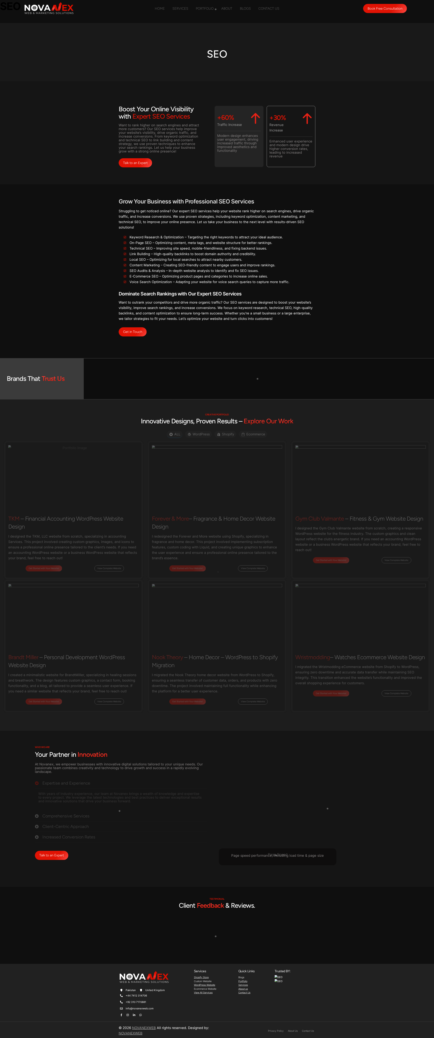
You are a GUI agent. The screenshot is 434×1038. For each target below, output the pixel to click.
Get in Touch (132, 332)
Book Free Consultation (385, 8)
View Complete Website (109, 568)
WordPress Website (204, 984)
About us (243, 988)
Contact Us (244, 992)
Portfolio (205, 8)
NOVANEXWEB (144, 1028)
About (226, 8)
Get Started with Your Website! (44, 568)
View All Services (203, 992)
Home (160, 8)
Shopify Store (201, 977)
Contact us (268, 8)
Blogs (245, 8)
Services (180, 8)
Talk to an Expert (135, 163)
